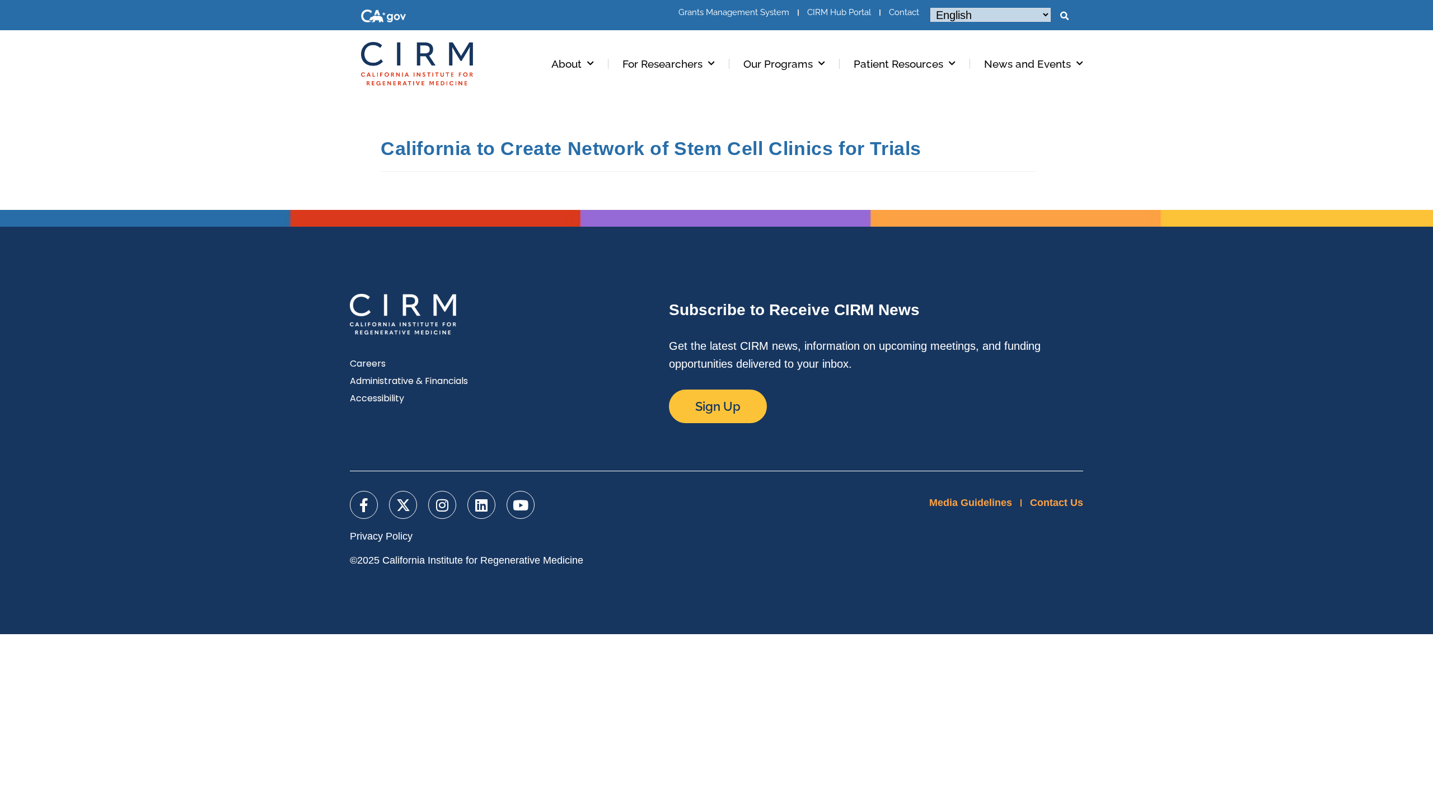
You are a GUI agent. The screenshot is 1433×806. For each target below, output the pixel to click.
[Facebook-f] (364, 505)
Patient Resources (898, 64)
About (566, 64)
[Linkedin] (481, 505)
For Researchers (662, 64)
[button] (1064, 16)
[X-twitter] (403, 505)
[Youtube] (521, 505)
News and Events (1027, 64)
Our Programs (778, 64)
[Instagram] (442, 505)
